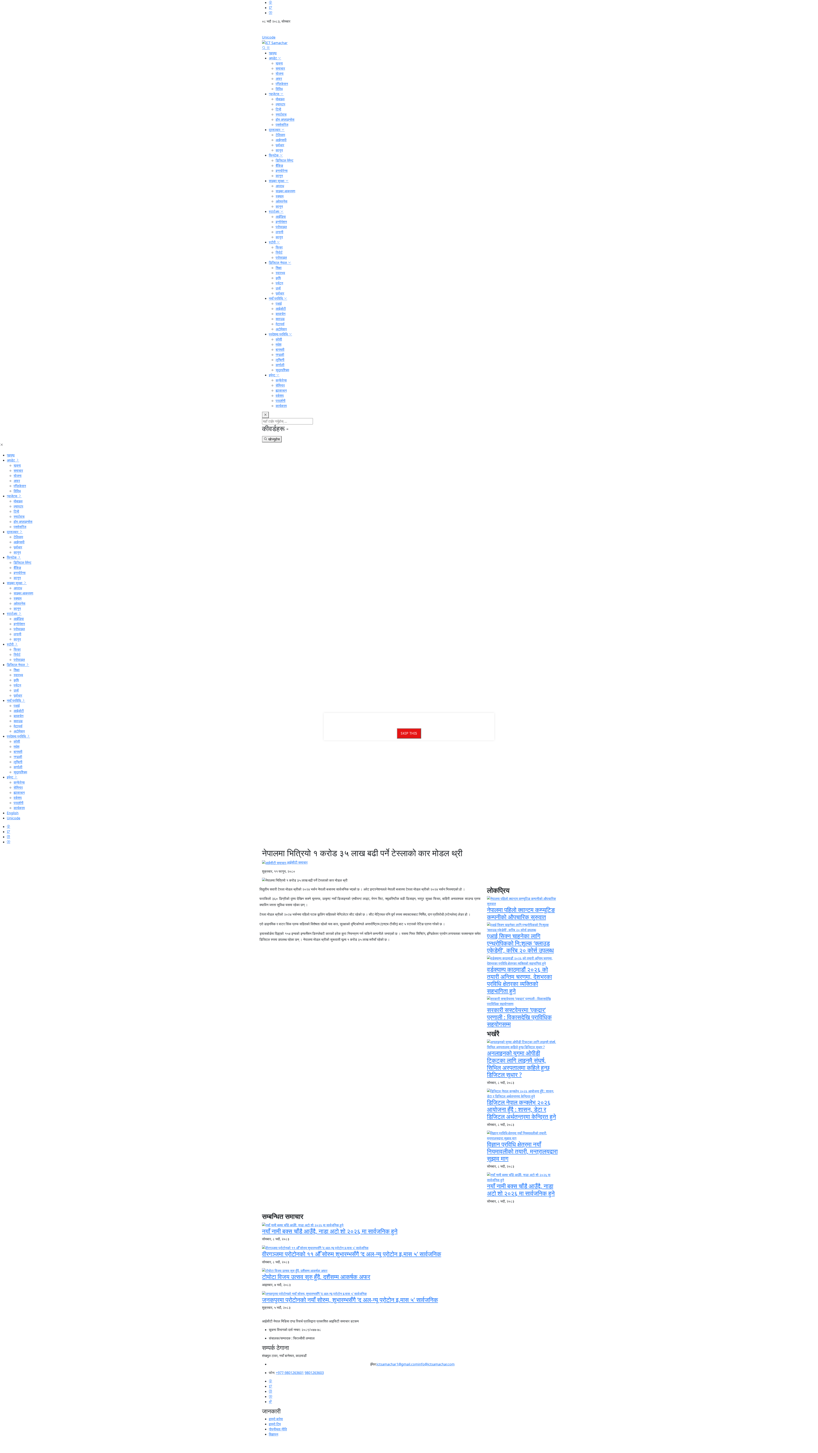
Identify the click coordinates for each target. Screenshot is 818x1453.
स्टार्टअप (274, 211)
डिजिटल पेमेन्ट (284, 160)
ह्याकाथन (281, 390)
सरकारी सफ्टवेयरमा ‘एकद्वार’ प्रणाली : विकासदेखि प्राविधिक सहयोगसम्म (519, 1017)
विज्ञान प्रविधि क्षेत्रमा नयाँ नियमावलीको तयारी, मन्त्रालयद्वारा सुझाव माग (522, 1151)
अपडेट (273, 58)
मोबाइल (280, 99)
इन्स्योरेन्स (282, 170)
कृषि (278, 278)
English (409, 30)
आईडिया (281, 216)
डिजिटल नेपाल (278, 262)
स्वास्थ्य (280, 272)
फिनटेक (274, 155)
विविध (279, 88)
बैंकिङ (279, 165)
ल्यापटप (280, 104)
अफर (279, 78)
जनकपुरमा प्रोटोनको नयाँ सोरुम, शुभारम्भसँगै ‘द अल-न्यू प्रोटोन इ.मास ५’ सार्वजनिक (350, 1300)
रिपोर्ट (279, 252)
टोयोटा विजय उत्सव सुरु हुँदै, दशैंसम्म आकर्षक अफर (316, 1277)
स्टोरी (273, 242)
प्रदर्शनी (280, 400)
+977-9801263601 (290, 1372)
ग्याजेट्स (274, 94)
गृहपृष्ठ (273, 53)
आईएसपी (281, 140)
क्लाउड (280, 318)
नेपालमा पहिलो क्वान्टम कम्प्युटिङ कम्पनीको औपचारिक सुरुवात (521, 913)
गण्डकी (280, 354)
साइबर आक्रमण (285, 191)
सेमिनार (280, 385)
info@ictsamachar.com (436, 1364)
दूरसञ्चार (275, 129)
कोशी (279, 339)
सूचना (279, 63)
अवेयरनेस (281, 201)
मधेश (278, 344)
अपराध (280, 186)
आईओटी (281, 308)
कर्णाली (280, 365)
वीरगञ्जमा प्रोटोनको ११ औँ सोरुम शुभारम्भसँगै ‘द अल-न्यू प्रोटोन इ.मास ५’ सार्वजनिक (351, 1254)
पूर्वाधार (280, 145)
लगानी (279, 232)
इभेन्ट (272, 375)
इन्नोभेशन (281, 221)
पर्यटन (279, 283)
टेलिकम (280, 134)
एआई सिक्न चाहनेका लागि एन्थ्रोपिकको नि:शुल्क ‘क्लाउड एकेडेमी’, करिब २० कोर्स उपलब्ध (520, 943)
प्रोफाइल (281, 226)
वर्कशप (280, 395)
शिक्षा (279, 267)
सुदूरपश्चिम (282, 370)
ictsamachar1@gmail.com (397, 1364)
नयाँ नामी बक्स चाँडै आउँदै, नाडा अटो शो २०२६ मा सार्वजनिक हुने (521, 1189)
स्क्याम (280, 196)
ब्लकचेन (280, 313)
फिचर (279, 247)
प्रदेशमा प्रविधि (279, 334)
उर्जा (278, 288)
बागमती (280, 349)
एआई (279, 303)
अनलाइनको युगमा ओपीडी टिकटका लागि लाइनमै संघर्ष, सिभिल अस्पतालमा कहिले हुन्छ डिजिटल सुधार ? (518, 1064)
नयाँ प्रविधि (276, 298)
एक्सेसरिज (282, 124)
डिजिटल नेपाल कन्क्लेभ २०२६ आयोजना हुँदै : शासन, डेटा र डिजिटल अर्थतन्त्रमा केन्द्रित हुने (521, 1109)
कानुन (279, 150)
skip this (409, 733)
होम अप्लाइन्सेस (285, 119)
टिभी (278, 109)
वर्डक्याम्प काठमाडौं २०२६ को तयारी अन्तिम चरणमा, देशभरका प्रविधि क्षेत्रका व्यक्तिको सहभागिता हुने (519, 980)
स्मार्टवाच (281, 114)
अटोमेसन (281, 329)
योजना (280, 73)
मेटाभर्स (280, 324)
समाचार (280, 68)
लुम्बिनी (280, 359)
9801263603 (314, 1372)
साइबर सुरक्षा (277, 180)
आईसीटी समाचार (297, 862)
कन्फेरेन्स (281, 380)
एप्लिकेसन (282, 83)
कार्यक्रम (281, 405)
